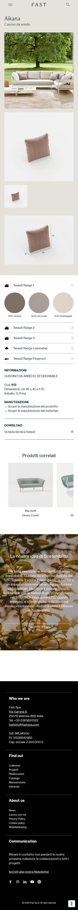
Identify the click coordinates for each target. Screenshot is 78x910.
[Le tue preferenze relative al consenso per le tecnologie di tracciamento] (71, 903)
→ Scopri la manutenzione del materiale (31, 410)
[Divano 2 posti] (30, 485)
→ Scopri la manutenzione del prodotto (31, 406)
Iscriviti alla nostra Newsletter (29, 871)
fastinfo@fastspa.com (24, 724)
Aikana (12, 18)
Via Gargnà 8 (18, 711)
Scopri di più (39, 626)
